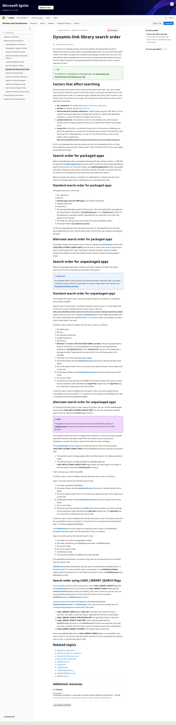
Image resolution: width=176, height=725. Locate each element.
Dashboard (168, 23)
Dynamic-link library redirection (94, 105)
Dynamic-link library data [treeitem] (14, 73)
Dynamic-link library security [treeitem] (15, 84)
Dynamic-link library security (66, 286)
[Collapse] (30, 28)
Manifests (97, 117)
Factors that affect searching (157, 34)
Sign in (171, 18)
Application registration (66, 650)
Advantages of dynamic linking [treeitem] (16, 48)
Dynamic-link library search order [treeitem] (17, 69)
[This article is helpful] (164, 49)
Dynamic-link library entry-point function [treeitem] (17, 57)
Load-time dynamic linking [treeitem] (15, 62)
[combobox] (16, 32)
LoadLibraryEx (62, 667)
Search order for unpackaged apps (159, 39)
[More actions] (121, 30)
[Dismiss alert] (172, 4)
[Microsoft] (3, 18)
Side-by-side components (66, 659)
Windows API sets (83, 108)
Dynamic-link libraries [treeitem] (11, 37)
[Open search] (166, 18)
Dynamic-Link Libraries (79, 30)
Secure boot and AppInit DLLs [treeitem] (16, 88)
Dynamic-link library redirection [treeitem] (16, 77)
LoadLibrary (61, 665)
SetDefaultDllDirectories (66, 673)
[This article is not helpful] (166, 49)
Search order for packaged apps (158, 37)
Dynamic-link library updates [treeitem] (15, 80)
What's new (157, 23)
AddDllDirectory (63, 662)
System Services (63, 30)
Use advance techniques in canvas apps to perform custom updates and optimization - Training (86, 695)
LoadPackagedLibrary (65, 670)
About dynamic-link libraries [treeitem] (15, 44)
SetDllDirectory (63, 676)
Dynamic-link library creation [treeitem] (15, 52)
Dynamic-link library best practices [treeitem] (17, 92)
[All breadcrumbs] (55, 30)
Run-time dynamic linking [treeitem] (14, 65)
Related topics (152, 42)
